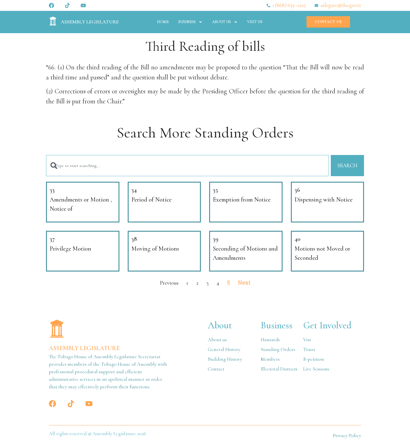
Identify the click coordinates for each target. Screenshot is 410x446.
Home (163, 22)
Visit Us (254, 22)
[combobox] (187, 165)
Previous (169, 283)
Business (187, 22)
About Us (221, 22)
